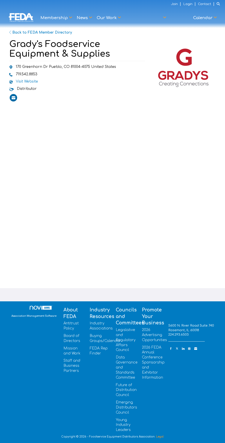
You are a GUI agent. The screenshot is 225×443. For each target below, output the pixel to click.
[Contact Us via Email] (195, 348)
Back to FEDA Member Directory (41, 32)
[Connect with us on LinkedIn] (183, 348)
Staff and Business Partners (72, 366)
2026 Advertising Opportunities (154, 335)
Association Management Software (33, 316)
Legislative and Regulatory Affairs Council (126, 340)
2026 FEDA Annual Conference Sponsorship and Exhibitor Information (153, 362)
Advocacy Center (145, 18)
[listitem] (176, 4)
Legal (160, 436)
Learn (181, 18)
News (83, 18)
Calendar (203, 18)
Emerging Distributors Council (126, 407)
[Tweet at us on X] (177, 348)
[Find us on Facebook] (170, 348)
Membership (54, 18)
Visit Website (27, 81)
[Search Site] (219, 4)
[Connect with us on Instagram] (189, 348)
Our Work (107, 18)
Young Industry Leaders (123, 425)
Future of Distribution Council (126, 390)
